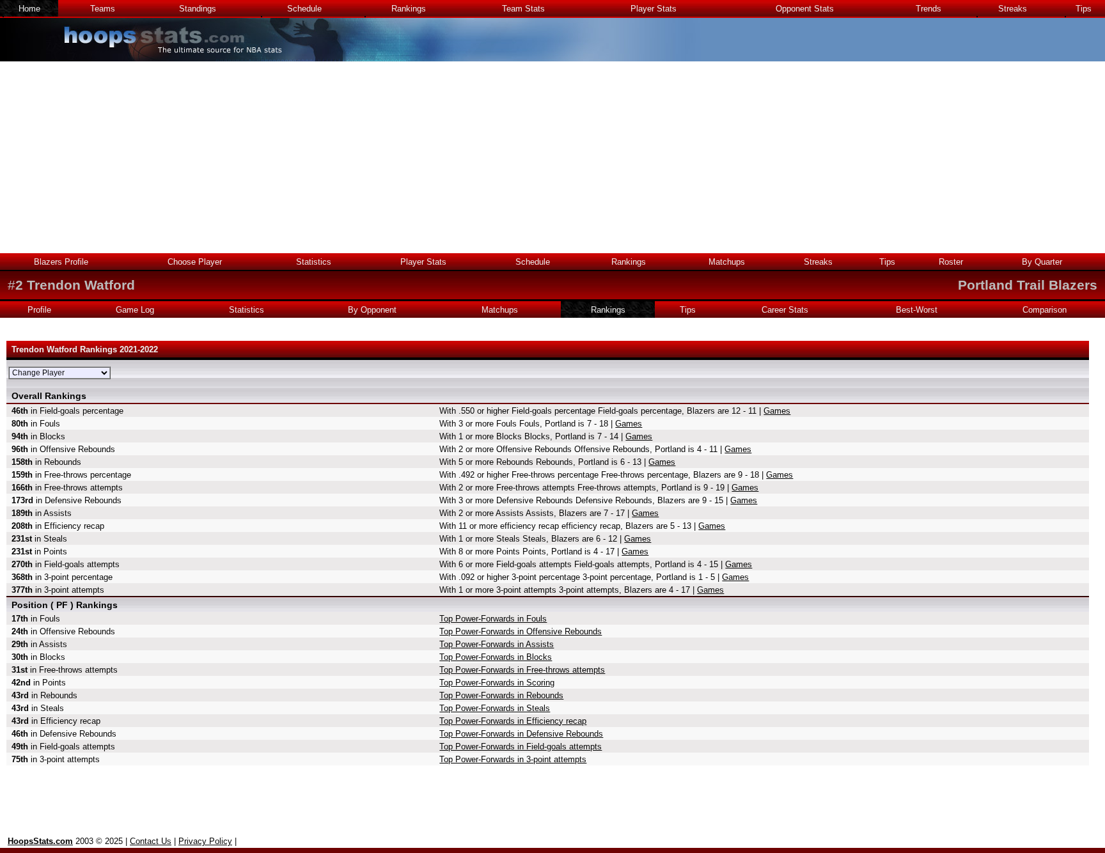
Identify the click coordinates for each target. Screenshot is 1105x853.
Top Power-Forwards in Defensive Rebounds (521, 734)
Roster (951, 262)
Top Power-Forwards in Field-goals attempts (520, 746)
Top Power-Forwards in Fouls (493, 618)
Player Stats (654, 8)
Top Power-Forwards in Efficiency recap (512, 721)
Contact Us (150, 841)
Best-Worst (916, 310)
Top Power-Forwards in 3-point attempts (512, 759)
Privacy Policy (205, 841)
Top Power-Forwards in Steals (494, 708)
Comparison (1045, 310)
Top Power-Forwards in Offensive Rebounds (520, 631)
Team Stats (523, 8)
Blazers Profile (61, 262)
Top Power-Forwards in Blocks (495, 657)
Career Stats (785, 310)
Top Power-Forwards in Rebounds (501, 695)
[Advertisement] (552, 157)
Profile (39, 310)
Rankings (408, 8)
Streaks (1012, 8)
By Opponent (372, 310)
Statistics (313, 262)
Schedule (304, 8)
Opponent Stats (805, 8)
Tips (1084, 8)
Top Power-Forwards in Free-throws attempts (522, 670)
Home (29, 8)
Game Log (135, 310)
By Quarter (1042, 262)
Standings (197, 8)
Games (777, 411)
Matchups (727, 262)
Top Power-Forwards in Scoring (496, 682)
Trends (928, 8)
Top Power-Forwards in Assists (496, 644)
